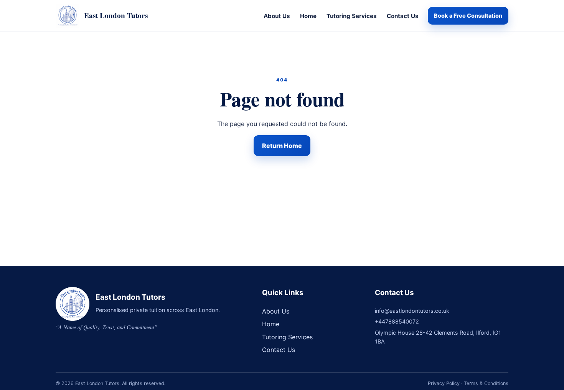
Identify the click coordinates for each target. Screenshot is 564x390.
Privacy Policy (444, 383)
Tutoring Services (352, 16)
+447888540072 (397, 321)
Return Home (282, 145)
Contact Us (403, 16)
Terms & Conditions (486, 383)
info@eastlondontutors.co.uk (412, 310)
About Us (277, 16)
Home (308, 16)
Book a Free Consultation (468, 15)
